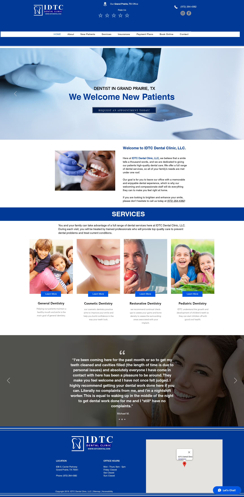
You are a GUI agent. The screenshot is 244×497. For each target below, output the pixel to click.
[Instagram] (182, 13)
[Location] (105, 4)
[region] (51, 281)
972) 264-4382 (176, 200)
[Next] (228, 94)
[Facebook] (189, 13)
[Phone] (176, 7)
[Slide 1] (119, 419)
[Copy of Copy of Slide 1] (124, 419)
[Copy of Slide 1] (122, 419)
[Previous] (15, 94)
